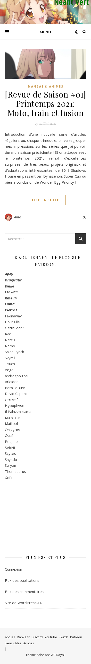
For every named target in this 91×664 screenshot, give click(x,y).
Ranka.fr (23, 637)
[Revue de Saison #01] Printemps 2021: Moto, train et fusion (45, 103)
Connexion (13, 569)
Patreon (76, 637)
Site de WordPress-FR (23, 602)
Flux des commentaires (24, 591)
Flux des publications (22, 580)
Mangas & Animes (45, 86)
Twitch (63, 637)
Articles (28, 643)
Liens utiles (13, 643)
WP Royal (58, 655)
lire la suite (45, 200)
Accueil (10, 637)
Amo (17, 217)
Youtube (51, 637)
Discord (37, 637)
